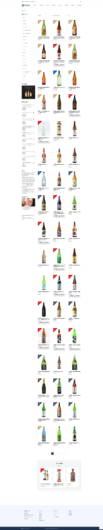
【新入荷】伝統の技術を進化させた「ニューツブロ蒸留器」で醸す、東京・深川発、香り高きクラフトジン (28, 185)
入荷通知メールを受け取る (59, 65)
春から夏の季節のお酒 (26, 30)
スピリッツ (25, 62)
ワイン (24, 49)
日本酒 (24, 52)
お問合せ (72, 5)
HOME (35, 5)
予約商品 (24, 23)
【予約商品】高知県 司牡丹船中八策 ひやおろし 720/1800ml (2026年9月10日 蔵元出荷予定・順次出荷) (28, 180)
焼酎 (23, 55)
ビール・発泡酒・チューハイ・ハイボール (27, 72)
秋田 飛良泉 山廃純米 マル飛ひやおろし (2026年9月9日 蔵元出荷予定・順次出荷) (28, 174)
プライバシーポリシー (28, 516)
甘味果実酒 (25, 65)
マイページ (56, 513)
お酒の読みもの (41, 520)
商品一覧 (53, 5)
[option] (46, 478)
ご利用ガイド (26, 513)
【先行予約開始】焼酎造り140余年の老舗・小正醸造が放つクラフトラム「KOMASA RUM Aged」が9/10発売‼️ (28, 190)
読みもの (60, 5)
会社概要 (66, 5)
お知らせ (47, 5)
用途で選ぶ (25, 36)
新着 (23, 17)
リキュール (25, 68)
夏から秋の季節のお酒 (26, 33)
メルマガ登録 (56, 516)
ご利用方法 (41, 5)
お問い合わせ (26, 518)
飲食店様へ (70, 513)
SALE (24, 79)
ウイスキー (25, 46)
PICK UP (24, 39)
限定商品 (24, 20)
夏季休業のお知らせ (25, 177)
